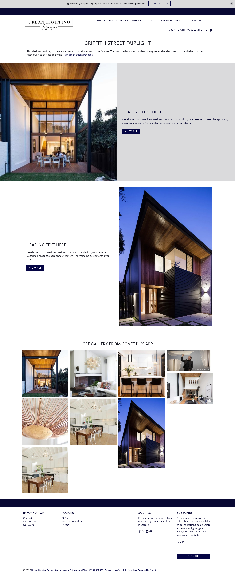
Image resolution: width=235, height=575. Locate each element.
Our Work (195, 20)
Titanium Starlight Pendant (78, 54)
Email (180, 542)
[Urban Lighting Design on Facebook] (139, 532)
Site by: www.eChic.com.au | (69, 570)
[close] (231, 3)
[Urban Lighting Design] (49, 25)
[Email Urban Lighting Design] (150, 532)
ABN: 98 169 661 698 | (93, 570)
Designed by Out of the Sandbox (121, 570)
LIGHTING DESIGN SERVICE (112, 20)
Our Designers (170, 20)
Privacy (66, 525)
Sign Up (193, 556)
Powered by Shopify (148, 570)
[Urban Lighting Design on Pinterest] (143, 532)
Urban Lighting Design (42, 570)
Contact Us (159, 3)
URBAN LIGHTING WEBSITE (185, 29)
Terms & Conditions (72, 521)
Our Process (29, 521)
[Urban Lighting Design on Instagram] (147, 532)
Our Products (142, 20)
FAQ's (65, 518)
